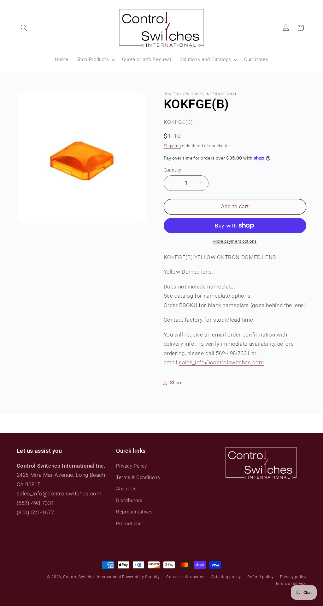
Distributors (129, 500)
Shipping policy (226, 577)
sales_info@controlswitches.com (221, 362)
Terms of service (291, 583)
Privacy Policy (131, 466)
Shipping (172, 145)
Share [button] (176, 382)
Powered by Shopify (141, 577)
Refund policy (260, 577)
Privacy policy (293, 577)
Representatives (134, 512)
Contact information (185, 577)
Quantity (172, 170)
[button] (24, 28)
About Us (126, 489)
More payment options (235, 241)
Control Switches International (92, 577)
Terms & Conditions (138, 477)
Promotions (129, 523)
